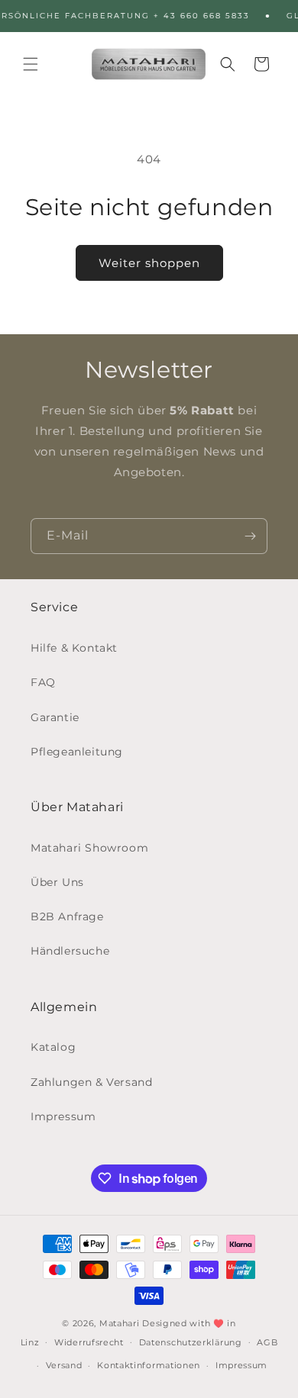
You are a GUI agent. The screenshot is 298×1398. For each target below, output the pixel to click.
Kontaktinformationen (148, 1365)
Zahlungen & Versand (91, 1082)
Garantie (55, 717)
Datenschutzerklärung (190, 1342)
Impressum (63, 1116)
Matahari (119, 1323)
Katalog (53, 1047)
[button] (30, 64)
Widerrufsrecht (89, 1342)
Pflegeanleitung (77, 752)
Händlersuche (70, 951)
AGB (267, 1342)
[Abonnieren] (250, 536)
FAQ (43, 682)
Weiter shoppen (149, 263)
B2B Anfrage (67, 916)
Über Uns (57, 882)
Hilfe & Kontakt (74, 648)
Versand (64, 1365)
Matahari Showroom (89, 848)
